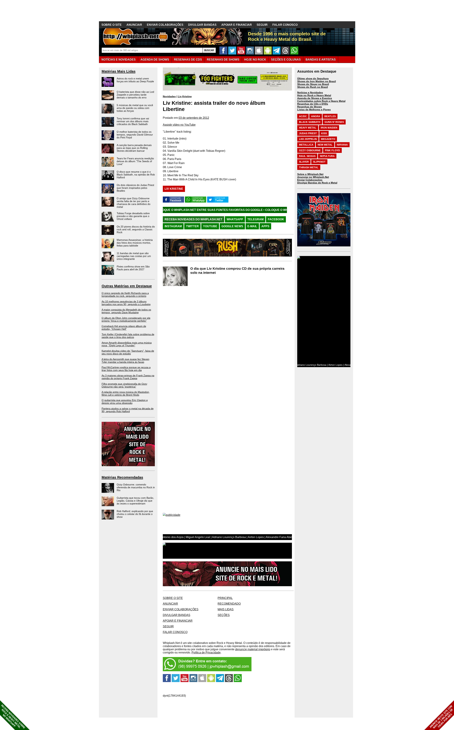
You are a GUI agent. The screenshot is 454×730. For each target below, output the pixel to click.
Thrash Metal (309, 167)
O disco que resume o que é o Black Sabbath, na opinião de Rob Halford (136, 174)
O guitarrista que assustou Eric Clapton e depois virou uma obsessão (125, 401)
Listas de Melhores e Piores (314, 109)
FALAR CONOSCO (285, 24)
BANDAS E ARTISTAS (321, 59)
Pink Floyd (332, 150)
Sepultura (327, 156)
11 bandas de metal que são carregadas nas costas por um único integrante (134, 256)
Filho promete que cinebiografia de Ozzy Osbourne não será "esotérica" (124, 385)
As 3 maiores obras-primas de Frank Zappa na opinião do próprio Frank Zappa (128, 377)
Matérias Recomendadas (122, 477)
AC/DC (303, 116)
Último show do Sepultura (313, 78)
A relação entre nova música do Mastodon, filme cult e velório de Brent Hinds (126, 393)
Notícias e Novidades (310, 92)
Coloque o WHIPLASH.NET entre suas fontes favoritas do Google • (164, 209)
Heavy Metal (307, 127)
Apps (265, 226)
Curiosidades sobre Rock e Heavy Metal (321, 101)
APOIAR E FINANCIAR (236, 24)
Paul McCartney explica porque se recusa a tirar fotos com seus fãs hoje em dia (126, 369)
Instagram (173, 226)
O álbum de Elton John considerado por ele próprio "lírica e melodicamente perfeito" (126, 319)
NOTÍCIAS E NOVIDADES (118, 59)
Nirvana (342, 144)
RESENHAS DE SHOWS (223, 59)
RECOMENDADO (229, 603)
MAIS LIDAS (226, 609)
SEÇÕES (286, 59)
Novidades (169, 96)
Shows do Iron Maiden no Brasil (316, 81)
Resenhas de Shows (309, 106)
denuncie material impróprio (252, 649)
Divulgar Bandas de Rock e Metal (317, 182)
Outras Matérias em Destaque (127, 286)
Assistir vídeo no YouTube (179, 124)
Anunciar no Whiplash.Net (313, 177)
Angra (315, 116)
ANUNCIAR (134, 24)
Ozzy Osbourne (310, 150)
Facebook (276, 219)
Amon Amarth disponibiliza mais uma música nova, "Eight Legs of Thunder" (127, 344)
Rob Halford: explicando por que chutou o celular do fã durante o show (135, 514)
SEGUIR (262, 24)
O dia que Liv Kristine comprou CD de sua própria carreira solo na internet (237, 270)
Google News (232, 226)
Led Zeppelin (308, 139)
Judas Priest (308, 133)
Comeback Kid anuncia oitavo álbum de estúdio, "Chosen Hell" (124, 327)
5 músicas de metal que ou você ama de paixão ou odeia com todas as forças (135, 108)
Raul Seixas (307, 156)
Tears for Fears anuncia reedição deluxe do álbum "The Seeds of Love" (135, 161)
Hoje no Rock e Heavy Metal (314, 95)
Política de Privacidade (206, 652)
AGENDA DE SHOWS (154, 59)
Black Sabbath (309, 122)
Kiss (324, 133)
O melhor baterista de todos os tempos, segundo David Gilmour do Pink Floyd (135, 134)
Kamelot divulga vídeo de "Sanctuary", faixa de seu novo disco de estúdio (128, 352)
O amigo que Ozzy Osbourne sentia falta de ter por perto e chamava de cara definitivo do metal (133, 202)
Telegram (255, 219)
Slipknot (319, 161)
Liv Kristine (185, 96)
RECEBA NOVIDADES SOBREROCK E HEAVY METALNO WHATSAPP (13, 716)
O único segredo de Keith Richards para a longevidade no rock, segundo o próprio (125, 294)
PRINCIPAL (225, 598)
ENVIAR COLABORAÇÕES (165, 24)
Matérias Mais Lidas (118, 71)
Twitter (192, 226)
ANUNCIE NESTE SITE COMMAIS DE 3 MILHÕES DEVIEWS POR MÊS (441, 717)
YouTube (210, 226)
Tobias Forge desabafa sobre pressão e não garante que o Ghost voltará (133, 216)
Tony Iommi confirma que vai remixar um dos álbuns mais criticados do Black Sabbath (133, 121)
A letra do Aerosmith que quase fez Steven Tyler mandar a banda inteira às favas (125, 360)
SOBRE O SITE (111, 24)
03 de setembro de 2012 (194, 117)
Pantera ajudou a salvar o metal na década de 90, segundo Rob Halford (128, 410)
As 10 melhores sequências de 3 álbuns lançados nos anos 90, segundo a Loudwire (126, 303)
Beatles (330, 116)
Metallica (306, 144)
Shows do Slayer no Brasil (313, 84)
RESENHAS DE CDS (188, 59)
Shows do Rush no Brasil (312, 87)
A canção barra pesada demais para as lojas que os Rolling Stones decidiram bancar (134, 148)
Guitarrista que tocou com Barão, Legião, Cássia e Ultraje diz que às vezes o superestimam (135, 500)
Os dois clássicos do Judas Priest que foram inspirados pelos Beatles (135, 188)
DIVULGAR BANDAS (202, 24)
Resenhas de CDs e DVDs (312, 103)
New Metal (325, 144)
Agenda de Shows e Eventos (314, 98)
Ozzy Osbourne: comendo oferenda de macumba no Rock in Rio (136, 487)
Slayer (304, 161)
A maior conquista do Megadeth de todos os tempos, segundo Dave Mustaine (126, 311)
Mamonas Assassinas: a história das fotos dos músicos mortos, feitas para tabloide (135, 242)
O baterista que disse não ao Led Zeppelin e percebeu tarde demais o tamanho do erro (135, 94)
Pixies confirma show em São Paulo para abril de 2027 (133, 268)
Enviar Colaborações (309, 179)
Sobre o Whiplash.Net (310, 174)
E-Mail (252, 226)
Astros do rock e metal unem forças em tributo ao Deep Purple (135, 80)
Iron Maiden (329, 127)
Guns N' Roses (334, 122)
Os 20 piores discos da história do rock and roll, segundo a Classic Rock (136, 229)
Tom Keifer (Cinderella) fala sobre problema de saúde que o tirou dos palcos (128, 336)
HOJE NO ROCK (255, 59)
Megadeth (328, 139)
